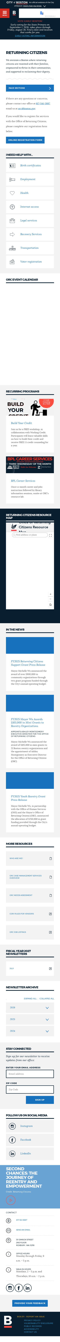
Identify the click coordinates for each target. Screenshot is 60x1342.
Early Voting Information (30, 36)
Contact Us (30, 1332)
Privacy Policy (32, 1320)
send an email (23, 1230)
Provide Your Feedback (30, 1303)
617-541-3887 (43, 103)
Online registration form (25, 140)
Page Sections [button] (17, 88)
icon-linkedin (27, 1288)
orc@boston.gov (26, 108)
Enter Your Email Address (23, 1068)
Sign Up (40, 1100)
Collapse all (46, 999)
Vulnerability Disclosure (38, 1323)
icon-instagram (10, 1288)
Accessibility (31, 1329)
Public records (33, 1326)
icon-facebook (19, 1288)
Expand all (30, 999)
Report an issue (31, 1317)
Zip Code (11, 1083)
